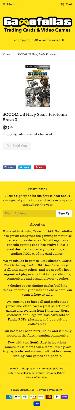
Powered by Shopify (50, 389)
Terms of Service (36, 377)
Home (6, 54)
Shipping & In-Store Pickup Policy (42, 368)
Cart (68, 4)
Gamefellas (27, 389)
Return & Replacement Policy (26, 373)
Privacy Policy (56, 373)
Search (14, 368)
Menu (11, 4)
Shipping (10, 134)
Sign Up (64, 213)
